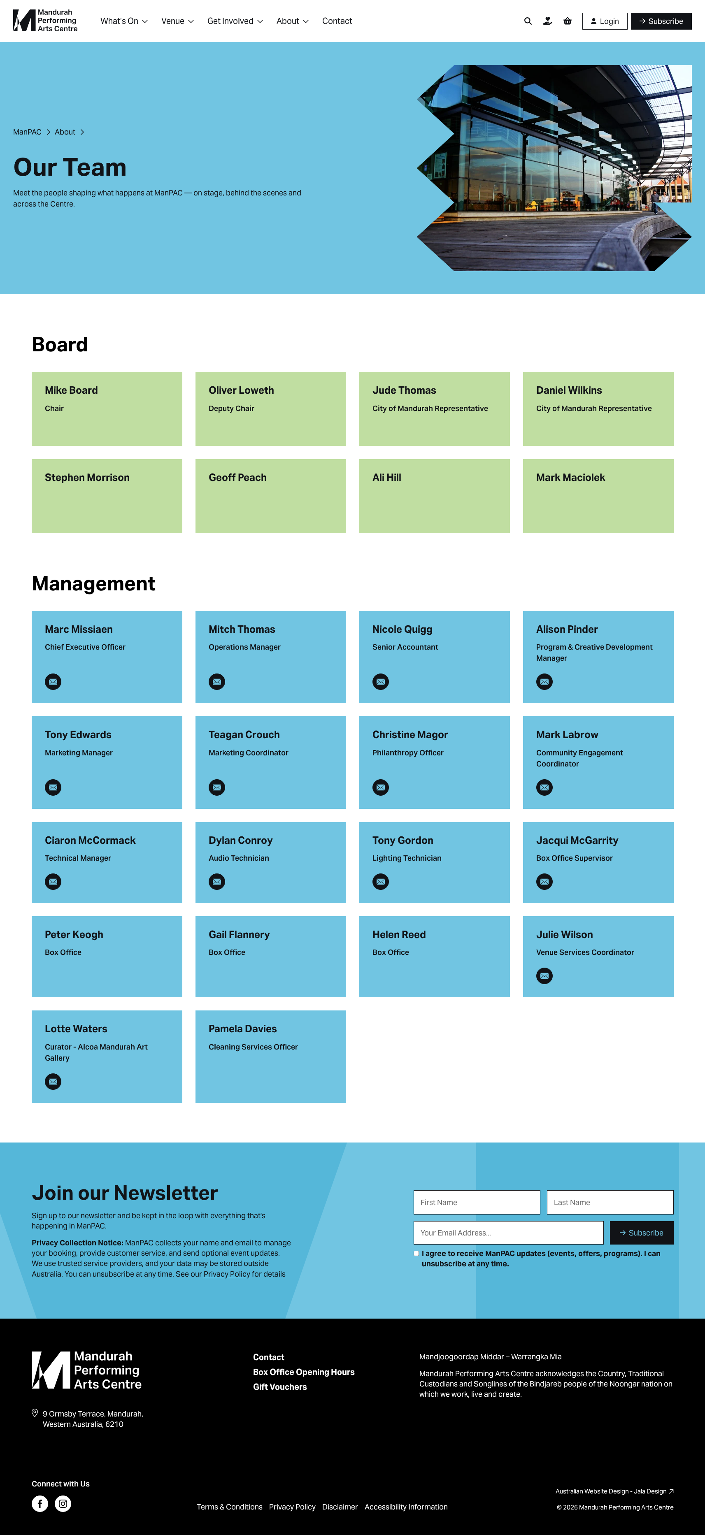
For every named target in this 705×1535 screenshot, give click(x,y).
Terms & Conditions (230, 1507)
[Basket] (567, 21)
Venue (172, 21)
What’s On (119, 21)
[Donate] (548, 21)
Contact (337, 21)
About (288, 21)
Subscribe (646, 1233)
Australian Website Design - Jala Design (611, 1491)
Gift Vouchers (280, 1387)
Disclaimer (340, 1507)
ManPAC (27, 132)
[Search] (528, 21)
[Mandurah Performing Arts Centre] (45, 20)
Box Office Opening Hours (304, 1372)
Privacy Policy (292, 1507)
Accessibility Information (406, 1507)
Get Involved (230, 21)
